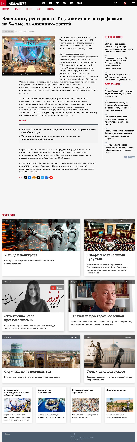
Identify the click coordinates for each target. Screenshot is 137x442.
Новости (5, 9)
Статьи (18, 9)
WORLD (79, 3)
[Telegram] (42, 177)
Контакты (7, 434)
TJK (57, 3)
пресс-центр (79, 54)
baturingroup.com (85, 437)
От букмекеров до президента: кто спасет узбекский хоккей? (16, 392)
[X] (25, 177)
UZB (71, 3)
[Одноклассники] (34, 177)
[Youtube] (51, 177)
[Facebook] (46, 177)
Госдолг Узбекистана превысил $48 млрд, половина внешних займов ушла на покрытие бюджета (119, 134)
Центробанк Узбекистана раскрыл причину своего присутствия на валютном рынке (117, 120)
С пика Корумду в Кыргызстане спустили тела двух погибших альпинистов (119, 94)
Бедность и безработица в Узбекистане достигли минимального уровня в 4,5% (118, 77)
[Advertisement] (68, 198)
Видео (28, 9)
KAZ (43, 3)
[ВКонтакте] (29, 177)
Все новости (129, 157)
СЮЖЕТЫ (50, 9)
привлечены (50, 155)
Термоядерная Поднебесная (45, 391)
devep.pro (79, 439)
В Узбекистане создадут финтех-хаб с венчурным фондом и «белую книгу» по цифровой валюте (118, 106)
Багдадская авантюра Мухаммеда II (82, 391)
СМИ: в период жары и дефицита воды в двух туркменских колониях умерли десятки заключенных (119, 48)
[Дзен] (38, 177)
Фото (39, 9)
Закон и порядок (20, 31)
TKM (64, 3)
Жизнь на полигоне (116, 390)
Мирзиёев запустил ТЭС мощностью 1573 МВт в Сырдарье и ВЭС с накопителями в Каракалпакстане (116, 63)
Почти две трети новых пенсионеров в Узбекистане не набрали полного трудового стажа (119, 149)
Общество (31, 31)
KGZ (50, 3)
